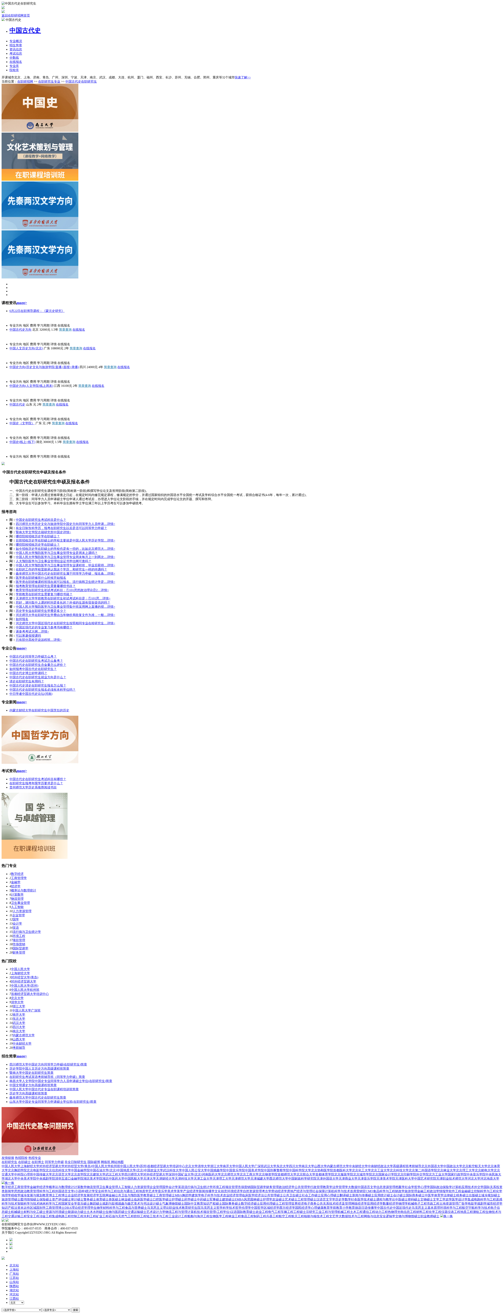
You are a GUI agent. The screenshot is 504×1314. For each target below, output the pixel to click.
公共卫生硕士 (292, 1195)
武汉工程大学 (115, 1174)
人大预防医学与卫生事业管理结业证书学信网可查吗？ (53, 561)
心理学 (425, 1187)
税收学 (15, 1195)
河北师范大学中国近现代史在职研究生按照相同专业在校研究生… (61, 623)
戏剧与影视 (110, 1203)
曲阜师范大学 (11, 393)
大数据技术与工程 (351, 1216)
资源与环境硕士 (57, 1211)
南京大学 (19, 1031)
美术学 (172, 1191)
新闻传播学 (207, 1191)
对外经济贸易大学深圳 (159, 1174)
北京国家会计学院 (384, 1174)
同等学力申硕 (54, 1162)
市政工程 (433, 1203)
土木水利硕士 (96, 1211)
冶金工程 (45, 1216)
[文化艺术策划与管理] (40, 179)
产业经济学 (191, 1191)
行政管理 (316, 1187)
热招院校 (21, 1158)
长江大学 (8, 430)
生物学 (98, 1207)
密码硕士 (414, 1199)
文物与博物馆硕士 (408, 1216)
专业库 (14, 66)
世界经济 (297, 1203)
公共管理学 (302, 1187)
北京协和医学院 (322, 1170)
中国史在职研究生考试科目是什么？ (41, 519)
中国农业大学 (153, 1170)
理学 (90, 1207)
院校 (14, 70)
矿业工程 (102, 1216)
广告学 (463, 1203)
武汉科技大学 (172, 1170)
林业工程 (234, 1216)
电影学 (472, 1203)
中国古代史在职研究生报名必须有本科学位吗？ (42, 689)
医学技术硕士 (366, 1199)
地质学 (143, 1191)
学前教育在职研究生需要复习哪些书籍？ (44, 594)
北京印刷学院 (406, 1174)
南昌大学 (8, 374)
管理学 (343, 1187)
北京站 (14, 1265)
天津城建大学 (259, 1178)
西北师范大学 (278, 1178)
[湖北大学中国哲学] (40, 762)
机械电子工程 (417, 1203)
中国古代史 (17, 404)
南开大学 (19, 1014)
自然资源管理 (252, 1191)
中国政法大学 (452, 1166)
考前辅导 (19, 1047)
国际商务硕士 (415, 1195)
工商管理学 (19, 878)
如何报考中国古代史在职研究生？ (33, 669)
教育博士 (49, 1195)
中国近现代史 (402, 1207)
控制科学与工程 (485, 1191)
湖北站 (14, 1290)
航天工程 (297, 1216)
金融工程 (423, 1191)
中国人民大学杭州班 (25, 989)
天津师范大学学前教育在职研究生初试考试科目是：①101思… (59, 598)
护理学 (267, 1199)
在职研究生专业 (49, 81)
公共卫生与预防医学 (129, 1195)
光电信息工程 (406, 1211)
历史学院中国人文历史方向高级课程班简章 (39, 1068)
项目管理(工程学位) (216, 1211)
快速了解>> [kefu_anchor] (243, 77)
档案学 (400, 1187)
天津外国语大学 (328, 1178)
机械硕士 (17, 1211)
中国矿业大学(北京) (188, 1174)
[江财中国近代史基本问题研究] (40, 1154)
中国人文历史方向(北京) (26, 348)
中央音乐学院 (476, 1174)
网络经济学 (359, 1203)
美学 (180, 1191)
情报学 (444, 1191)
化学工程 (435, 1211)
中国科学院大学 (300, 1170)
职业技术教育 (178, 1207)
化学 (499, 1191)
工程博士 (61, 1195)
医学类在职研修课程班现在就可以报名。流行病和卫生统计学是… (61, 581)
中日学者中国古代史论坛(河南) (30, 693)
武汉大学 (19, 1023)
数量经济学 (390, 1203)
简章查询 (65, 329)
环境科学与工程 (451, 1207)
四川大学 (19, 1027)
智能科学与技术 (28, 1203)
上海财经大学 (20, 973)
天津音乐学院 (367, 1178)
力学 (162, 1211)
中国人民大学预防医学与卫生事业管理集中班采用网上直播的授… (61, 606)
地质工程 (466, 1211)
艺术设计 (152, 1211)
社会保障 (318, 1191)
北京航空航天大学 (474, 1166)
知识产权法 (9, 1207)
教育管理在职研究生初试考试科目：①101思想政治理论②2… (58, 590)
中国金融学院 (80, 1170)
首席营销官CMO (361, 1191)
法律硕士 (450, 1195)
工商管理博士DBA (58, 1207)
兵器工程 (272, 1216)
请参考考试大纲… (28, 631)
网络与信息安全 (375, 1216)
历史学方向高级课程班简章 (28, 1093)
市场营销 (19, 944)
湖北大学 (11, 1178)
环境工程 (19, 936)
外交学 (479, 1187)
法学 (335, 1187)
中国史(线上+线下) (22, 442)
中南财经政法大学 (380, 1166)
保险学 (447, 1187)
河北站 (14, 1294)
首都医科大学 (342, 1170)
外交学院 (422, 1174)
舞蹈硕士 (96, 1203)
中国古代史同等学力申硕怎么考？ (33, 656)
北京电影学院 (36, 1170)
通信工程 (369, 1211)
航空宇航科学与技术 (476, 1207)
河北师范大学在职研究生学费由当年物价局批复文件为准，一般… (61, 615)
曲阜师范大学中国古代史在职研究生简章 (37, 1097)
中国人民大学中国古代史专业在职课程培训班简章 (44, 1089)
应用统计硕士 (383, 1195)
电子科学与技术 (212, 1195)
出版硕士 (475, 1195)
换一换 (9, 1183)
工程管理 (285, 1203)
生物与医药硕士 (117, 1211)
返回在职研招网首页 (16, 15)
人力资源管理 (22, 911)
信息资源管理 (385, 1187)
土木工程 (356, 1211)
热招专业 (34, 1158)
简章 (15, 45)
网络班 (106, 1162)
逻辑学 (390, 1216)
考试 (15, 53)
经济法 (259, 1195)
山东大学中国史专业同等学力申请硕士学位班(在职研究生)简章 (52, 1101)
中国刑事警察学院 (276, 1170)
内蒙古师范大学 (24, 1035)
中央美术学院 (26, 1178)
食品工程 (247, 1216)
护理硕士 (178, 1199)
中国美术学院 (254, 1170)
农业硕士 (278, 1199)
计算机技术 (195, 1211)
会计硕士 (399, 1195)
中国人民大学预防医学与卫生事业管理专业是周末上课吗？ (57, 553)
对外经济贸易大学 (23, 981)
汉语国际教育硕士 (243, 1211)
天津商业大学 (348, 1178)
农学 (449, 1199)
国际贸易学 (20, 948)
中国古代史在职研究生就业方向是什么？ (37, 677)
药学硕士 (190, 1199)
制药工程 (260, 1216)
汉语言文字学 (325, 1199)
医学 (455, 1199)
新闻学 (9, 1191)
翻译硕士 (346, 1195)
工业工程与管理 (326, 1211)
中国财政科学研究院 (302, 1178)
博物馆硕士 (176, 1203)
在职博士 (38, 1162)
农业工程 (262, 1211)
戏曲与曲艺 (126, 1203)
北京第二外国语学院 (423, 1170)
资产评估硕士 (61, 1199)
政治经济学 (287, 1187)
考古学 (266, 1191)
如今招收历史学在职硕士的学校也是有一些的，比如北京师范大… (61, 548)
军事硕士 (215, 1199)
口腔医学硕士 (162, 1199)
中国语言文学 (367, 1187)
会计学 (17, 923)
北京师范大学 (230, 1174)
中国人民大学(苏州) (24, 985)
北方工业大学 (438, 1174)
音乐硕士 (83, 1203)
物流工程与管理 (176, 1211)
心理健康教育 (320, 1207)
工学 (442, 1199)
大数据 (353, 1187)
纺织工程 (140, 1216)
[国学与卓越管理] (35, 857)
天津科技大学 (184, 1178)
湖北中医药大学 (113, 1178)
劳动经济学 (279, 1191)
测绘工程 (479, 1211)
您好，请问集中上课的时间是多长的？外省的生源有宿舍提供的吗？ (63, 602)
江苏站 (14, 1278)
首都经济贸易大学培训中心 (30, 994)
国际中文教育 (193, 1203)
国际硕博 (93, 1162)
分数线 (14, 57)
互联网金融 (107, 1195)
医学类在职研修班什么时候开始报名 (41, 577)
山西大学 (19, 1039)
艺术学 (153, 1191)
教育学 (327, 1187)
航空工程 (285, 1216)
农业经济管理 (232, 1195)
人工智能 (17, 907)
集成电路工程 (61, 1216)
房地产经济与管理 (299, 1191)
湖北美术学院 (92, 1178)
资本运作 (23, 1207)
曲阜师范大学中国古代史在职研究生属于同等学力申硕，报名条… (61, 573)
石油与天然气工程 (121, 1216)
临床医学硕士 (143, 1199)
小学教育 (348, 1207)
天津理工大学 (222, 1178)
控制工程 (77, 1216)
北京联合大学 (305, 1174)
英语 (16, 927)
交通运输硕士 (137, 1211)
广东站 (14, 1273)
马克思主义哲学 (212, 1207)
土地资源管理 (448, 1203)
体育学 (439, 1195)
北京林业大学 (446, 1170)
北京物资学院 (268, 1174)
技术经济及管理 (340, 1203)
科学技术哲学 (232, 1207)
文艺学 (334, 1216)
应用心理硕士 (330, 1195)
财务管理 (19, 952)
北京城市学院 (362, 1174)
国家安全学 (69, 1203)
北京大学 (17, 998)
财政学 (400, 1191)
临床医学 (248, 1195)
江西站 (14, 1298)
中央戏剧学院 (45, 1178)
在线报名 (15, 61)
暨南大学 (8, 411)
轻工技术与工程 (157, 1216)
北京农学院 (79, 1174)
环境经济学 (235, 1191)
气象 (165, 1203)
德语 (358, 1207)
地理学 (6, 1195)
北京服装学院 (343, 1174)
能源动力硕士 (77, 1211)
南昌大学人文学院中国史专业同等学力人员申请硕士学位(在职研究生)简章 (60, 1081)
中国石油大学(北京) (103, 1170)
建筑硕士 (228, 1199)
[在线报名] (11, 1248)
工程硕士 (299, 1211)
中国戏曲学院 (216, 1170)
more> (22, 303)
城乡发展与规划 (31, 1195)
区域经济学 (271, 1207)
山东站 (14, 1282)
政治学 (434, 1191)
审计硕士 (77, 1199)
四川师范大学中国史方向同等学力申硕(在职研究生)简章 (48, 1064)
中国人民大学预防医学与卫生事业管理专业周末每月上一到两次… (61, 557)
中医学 (429, 1195)
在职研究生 (9, 1162)
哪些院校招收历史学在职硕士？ (38, 536)
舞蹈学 (187, 1195)
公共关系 (323, 1203)
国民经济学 (303, 1207)
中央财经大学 (22, 1043)
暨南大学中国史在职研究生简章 (31, 1072)
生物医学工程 (218, 1216)
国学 (16, 919)
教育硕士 (149, 1195)
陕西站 (14, 1286)
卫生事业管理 (20, 903)
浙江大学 (19, 1006)
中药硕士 (203, 1199)
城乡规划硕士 (490, 1195)
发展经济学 (91, 1195)
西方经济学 (287, 1207)
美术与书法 (142, 1203)
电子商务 (310, 1203)
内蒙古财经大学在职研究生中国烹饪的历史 (39, 710)
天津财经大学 (165, 1178)
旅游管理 (411, 1191)
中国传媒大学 (42, 1174)
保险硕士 (45, 1199)
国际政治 (436, 1187)
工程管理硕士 (306, 1199)
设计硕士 (156, 1203)
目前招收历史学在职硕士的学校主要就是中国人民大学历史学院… (61, 540)
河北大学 (474, 1178)
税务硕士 (462, 1195)
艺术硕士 (291, 1199)
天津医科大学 (404, 1178)
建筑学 (196, 1195)
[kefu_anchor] (11, 1244)
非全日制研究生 (76, 1162)
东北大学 (19, 1018)
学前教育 (336, 1207)
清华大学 (17, 1002)
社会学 (409, 1187)
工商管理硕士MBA (169, 1195)
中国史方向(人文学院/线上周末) (31, 385)
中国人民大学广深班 (26, 1010)
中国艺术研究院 (425, 1178)
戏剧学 (482, 1203)
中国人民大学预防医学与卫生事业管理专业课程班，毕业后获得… (61, 565)
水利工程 (89, 1216)
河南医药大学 (211, 1174)
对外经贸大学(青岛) (24, 977)
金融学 (15, 882)
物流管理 (17, 898)
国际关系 (490, 1187)
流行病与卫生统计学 (27, 931)
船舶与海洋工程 (198, 1216)
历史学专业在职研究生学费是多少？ (41, 610)
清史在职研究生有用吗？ (26, 681)
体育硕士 (102, 1199)
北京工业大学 (380, 1170)
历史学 (340, 1199)
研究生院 (194, 1207)
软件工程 (455, 1191)
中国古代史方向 (20, 329)
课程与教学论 (385, 1199)
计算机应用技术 (463, 1187)
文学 (436, 1199)
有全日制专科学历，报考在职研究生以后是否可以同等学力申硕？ (61, 528)
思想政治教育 (23, 1191)
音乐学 (162, 1191)
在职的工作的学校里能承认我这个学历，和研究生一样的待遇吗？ (61, 569)
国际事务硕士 (231, 1203)
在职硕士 (24, 1162)
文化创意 (221, 1191)
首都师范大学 (287, 1174)
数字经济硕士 (250, 1203)
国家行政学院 (457, 1174)
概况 (15, 41)
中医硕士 (401, 1199)
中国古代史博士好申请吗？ (28, 673)
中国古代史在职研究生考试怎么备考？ (36, 660)
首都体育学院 (324, 1174)
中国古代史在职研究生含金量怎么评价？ (37, 664)
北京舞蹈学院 (17, 1170)
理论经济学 (79, 1207)
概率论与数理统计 (23, 890)
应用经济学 (375, 1203)
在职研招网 (25, 81)
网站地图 (117, 1162)
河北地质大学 (489, 1178)
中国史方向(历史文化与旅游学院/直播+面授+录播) (44, 367)
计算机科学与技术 (337, 1191)
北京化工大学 (361, 1170)
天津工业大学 (203, 1178)
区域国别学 (38, 1207)
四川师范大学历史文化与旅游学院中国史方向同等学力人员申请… (61, 524)
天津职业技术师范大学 (452, 1178)
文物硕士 (426, 1199)
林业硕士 (127, 1199)
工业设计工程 (178, 1216)
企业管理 (18, 915)
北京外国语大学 (432, 1166)
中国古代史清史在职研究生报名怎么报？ (37, 685)
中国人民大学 (11, 318)
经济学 (15, 886)
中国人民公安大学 (194, 1170)
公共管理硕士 (273, 1195)
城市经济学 (494, 1203)
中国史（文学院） (22, 423)
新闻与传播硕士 (363, 1195)
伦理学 (246, 1207)
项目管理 (19, 940)
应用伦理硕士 (269, 1203)
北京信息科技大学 (58, 1170)
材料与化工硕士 (35, 1211)
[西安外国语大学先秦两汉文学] (40, 228)
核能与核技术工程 (316, 1216)
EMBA (239, 1199)
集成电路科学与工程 (482, 1199)
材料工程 (422, 1211)
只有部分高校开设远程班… (35, 639)
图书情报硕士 (29, 1199)
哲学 (417, 1187)
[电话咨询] (11, 1240)
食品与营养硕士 (136, 1207)
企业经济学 (75, 1195)
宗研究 (310, 1211)
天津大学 (149, 1178)
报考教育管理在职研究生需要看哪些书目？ (46, 586)
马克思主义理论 (158, 1207)
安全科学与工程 (106, 1191)
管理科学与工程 (44, 1191)
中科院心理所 (23, 1174)
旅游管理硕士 (11, 1199)
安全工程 (33, 1216)
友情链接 (8, 1158)
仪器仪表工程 (450, 1211)
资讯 (15, 49)
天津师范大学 (241, 1178)
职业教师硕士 (430, 1216)
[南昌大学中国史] (40, 130)
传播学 (372, 1207)
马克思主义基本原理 (426, 1207)
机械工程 (343, 1211)
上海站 (14, 1269)
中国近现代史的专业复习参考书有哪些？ (44, 627)
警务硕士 (89, 1199)
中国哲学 (257, 1207)
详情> (111, 524)
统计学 (90, 1191)
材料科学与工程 (114, 1207)
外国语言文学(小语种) (70, 1191)
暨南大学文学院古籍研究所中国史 (39, 532)
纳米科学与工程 (50, 1203)
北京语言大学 (61, 1174)
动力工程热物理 (386, 1211)
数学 (348, 1199)
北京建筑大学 (96, 1174)
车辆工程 (287, 1211)
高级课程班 (9, 337)
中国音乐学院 (235, 1170)
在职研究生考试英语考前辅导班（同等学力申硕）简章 (47, 1077)
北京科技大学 (399, 1170)
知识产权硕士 (212, 1203)
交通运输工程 (17, 1216)
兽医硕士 (115, 1199)
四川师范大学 (11, 355)
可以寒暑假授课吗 (28, 635)
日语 (364, 1207)
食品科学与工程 (384, 1191)
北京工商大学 (249, 1174)
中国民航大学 (133, 1178)
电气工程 (274, 1211)
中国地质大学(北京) (130, 1170)
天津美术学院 (385, 1178)
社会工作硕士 (311, 1195)
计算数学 (17, 894)
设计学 (463, 1199)
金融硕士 (467, 1191)
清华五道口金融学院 (69, 1178)
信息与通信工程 (128, 1191)
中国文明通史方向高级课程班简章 (33, 1085)
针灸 (354, 1199)
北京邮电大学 (484, 1170)
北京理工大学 (465, 1170)
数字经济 (17, 874)
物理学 (403, 1203)
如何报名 (22, 619)
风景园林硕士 (253, 1199)
